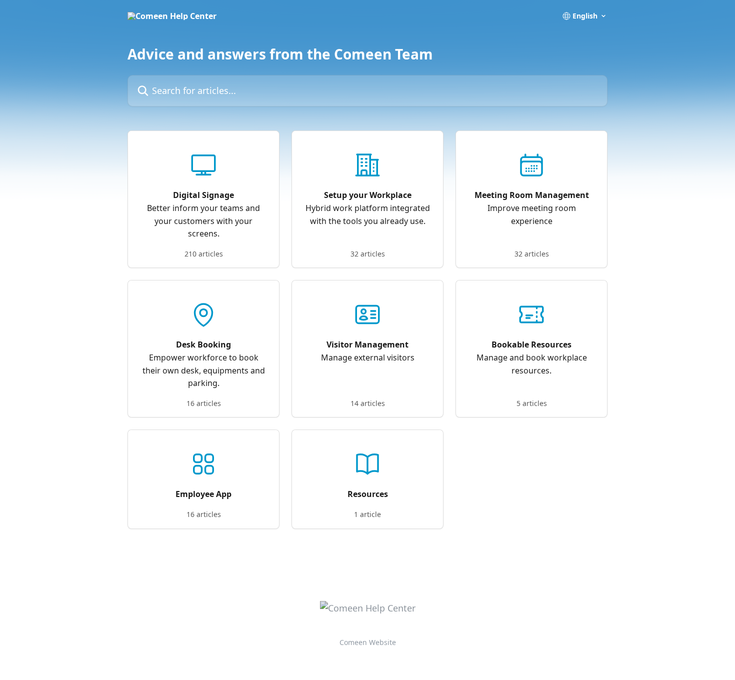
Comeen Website (368, 642)
